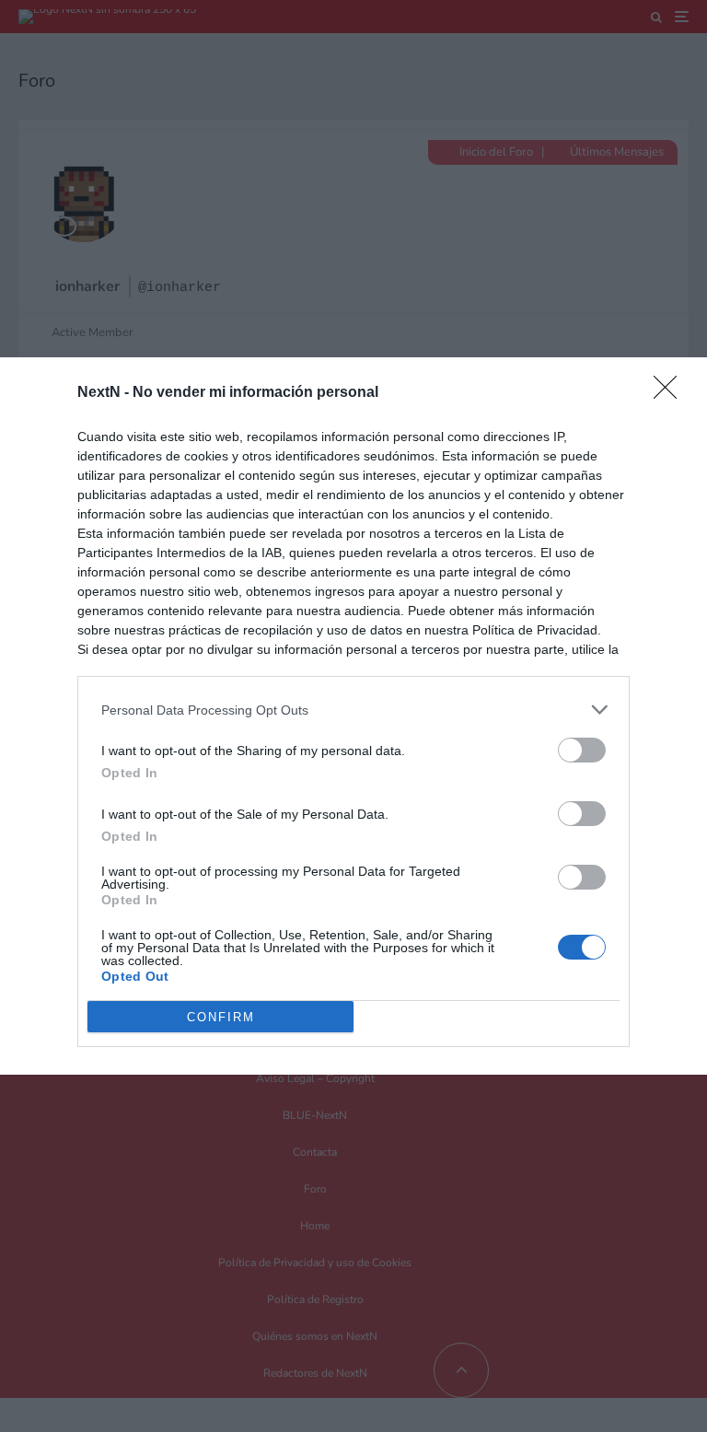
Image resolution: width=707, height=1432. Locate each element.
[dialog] (353, 716)
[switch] (582, 750)
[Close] (671, 393)
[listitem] (353, 709)
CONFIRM (221, 1017)
